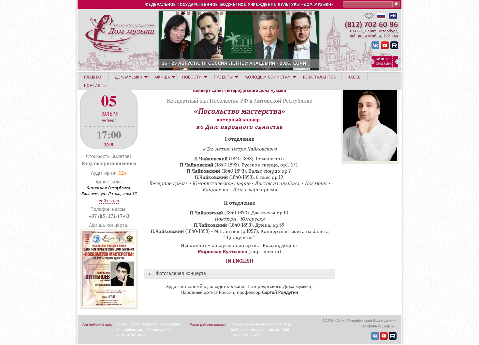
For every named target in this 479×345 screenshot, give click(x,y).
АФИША (162, 77)
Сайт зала (109, 200)
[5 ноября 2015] (109, 307)
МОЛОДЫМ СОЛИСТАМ (268, 77)
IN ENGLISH (240, 261)
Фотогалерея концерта (181, 273)
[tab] (239, 273)
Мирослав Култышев (222, 251)
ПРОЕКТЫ (223, 77)
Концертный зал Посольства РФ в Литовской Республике (239, 100)
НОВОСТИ (192, 77)
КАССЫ (355, 77)
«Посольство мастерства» (239, 111)
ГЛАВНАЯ (93, 77)
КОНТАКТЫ (95, 85)
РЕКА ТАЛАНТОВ (319, 77)
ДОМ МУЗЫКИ (128, 77)
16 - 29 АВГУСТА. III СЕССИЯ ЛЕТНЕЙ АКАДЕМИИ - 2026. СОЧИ (234, 63)
